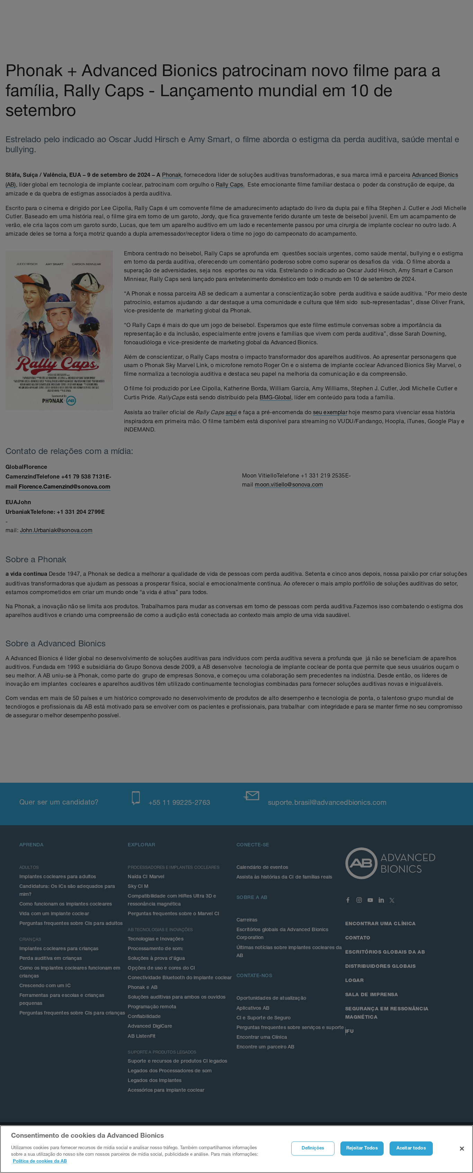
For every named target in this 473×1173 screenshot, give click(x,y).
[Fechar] (462, 1148)
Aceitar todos (411, 1148)
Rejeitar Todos (362, 1148)
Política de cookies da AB (40, 1161)
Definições (313, 1148)
